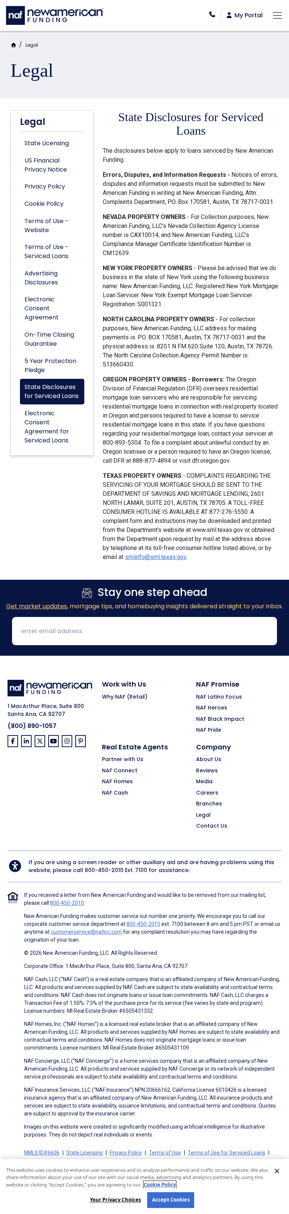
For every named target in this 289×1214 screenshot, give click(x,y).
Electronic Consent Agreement (41, 308)
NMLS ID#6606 (41, 1153)
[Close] (277, 1171)
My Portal (248, 15)
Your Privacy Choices (115, 1199)
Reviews (207, 770)
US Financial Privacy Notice (45, 165)
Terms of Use (165, 1153)
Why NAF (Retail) (125, 697)
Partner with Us (122, 759)
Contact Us (211, 826)
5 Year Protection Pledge (50, 365)
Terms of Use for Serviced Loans (226, 1153)
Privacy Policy (44, 186)
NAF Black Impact (220, 719)
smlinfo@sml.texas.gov (155, 557)
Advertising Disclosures (41, 278)
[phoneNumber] (212, 14)
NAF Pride (208, 730)
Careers (207, 793)
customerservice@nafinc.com (86, 932)
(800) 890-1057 (32, 726)
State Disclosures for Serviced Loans (51, 391)
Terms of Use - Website (46, 225)
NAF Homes (117, 781)
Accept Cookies (171, 1199)
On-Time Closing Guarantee (49, 339)
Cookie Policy (44, 203)
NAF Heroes (211, 708)
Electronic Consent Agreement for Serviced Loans (46, 427)
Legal (32, 45)
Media (204, 781)
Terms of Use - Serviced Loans (46, 251)
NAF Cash (115, 793)
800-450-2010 (104, 870)
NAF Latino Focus (219, 697)
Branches (209, 804)
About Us (208, 759)
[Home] (54, 14)
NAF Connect (119, 770)
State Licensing (46, 143)
